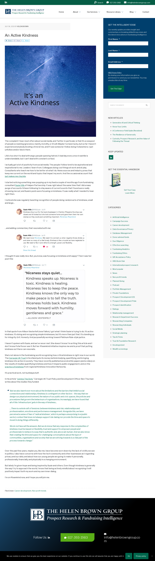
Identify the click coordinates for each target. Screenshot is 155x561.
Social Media (117, 329)
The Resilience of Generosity (124, 135)
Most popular (117, 269)
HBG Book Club (118, 261)
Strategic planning (119, 333)
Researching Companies (122, 321)
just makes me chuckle (15, 176)
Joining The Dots (25, 379)
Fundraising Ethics (119, 253)
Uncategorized (118, 345)
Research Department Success (125, 317)
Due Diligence (118, 241)
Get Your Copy (130, 190)
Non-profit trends (39, 491)
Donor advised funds (120, 237)
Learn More (130, 193)
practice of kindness (14, 367)
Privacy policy (141, 556)
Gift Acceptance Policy (121, 257)
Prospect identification (121, 305)
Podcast (115, 285)
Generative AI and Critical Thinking (126, 123)
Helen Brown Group (27, 11)
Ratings (115, 309)
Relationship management (123, 313)
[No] (152, 556)
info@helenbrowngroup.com (122, 539)
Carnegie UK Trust (17, 358)
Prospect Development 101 (123, 297)
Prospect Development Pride (124, 301)
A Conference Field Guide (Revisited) (127, 131)
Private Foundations (120, 293)
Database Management (122, 233)
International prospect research (125, 265)
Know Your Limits (119, 127)
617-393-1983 (78, 537)
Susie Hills (19, 185)
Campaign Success (120, 221)
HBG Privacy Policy (115, 73)
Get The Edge (116, 89)
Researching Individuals (121, 325)
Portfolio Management (121, 289)
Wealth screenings (120, 349)
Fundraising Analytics (121, 249)
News (114, 273)
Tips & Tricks (117, 337)
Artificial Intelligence (120, 217)
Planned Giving (118, 281)
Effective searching (120, 245)
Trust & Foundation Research (124, 341)
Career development (23, 491)
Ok (129, 556)
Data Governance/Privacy (122, 229)
